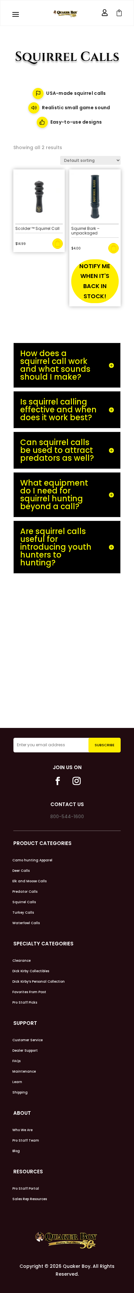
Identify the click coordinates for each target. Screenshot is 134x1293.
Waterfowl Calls (26, 923)
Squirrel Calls (24, 902)
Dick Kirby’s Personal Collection (38, 981)
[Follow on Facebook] (57, 781)
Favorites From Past (29, 992)
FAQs (16, 1061)
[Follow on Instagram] (76, 781)
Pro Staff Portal (25, 1188)
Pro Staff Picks (24, 1002)
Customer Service (27, 1040)
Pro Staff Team (25, 1140)
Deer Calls (21, 871)
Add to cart (57, 243)
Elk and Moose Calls (29, 881)
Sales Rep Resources (29, 1199)
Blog (16, 1151)
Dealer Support (25, 1050)
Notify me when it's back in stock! (94, 281)
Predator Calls (24, 891)
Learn (17, 1082)
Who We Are (22, 1130)
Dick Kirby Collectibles (30, 971)
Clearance (21, 960)
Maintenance (24, 1071)
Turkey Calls (23, 912)
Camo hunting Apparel (32, 860)
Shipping (20, 1092)
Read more (113, 248)
